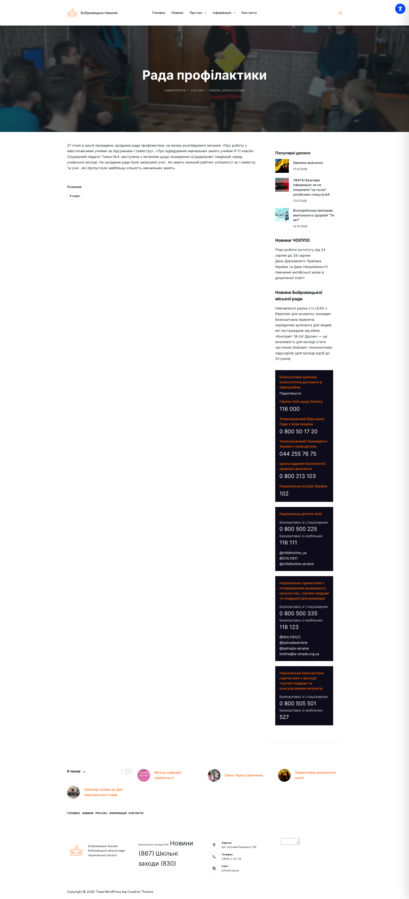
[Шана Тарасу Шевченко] (214, 775)
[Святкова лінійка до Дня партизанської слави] (73, 792)
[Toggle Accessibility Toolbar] (400, 8)
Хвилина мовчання (308, 163)
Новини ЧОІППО (292, 240)
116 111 (288, 542)
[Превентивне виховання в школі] (284, 775)
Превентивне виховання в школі (315, 775)
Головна (158, 13)
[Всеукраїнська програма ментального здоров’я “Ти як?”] (282, 215)
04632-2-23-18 (231, 858)
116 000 (289, 409)
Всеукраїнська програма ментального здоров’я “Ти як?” (313, 215)
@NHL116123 (289, 637)
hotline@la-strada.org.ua (299, 654)
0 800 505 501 (297, 703)
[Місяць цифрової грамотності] (143, 775)
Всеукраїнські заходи (153, 844)
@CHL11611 (288, 558)
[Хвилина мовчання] (282, 166)
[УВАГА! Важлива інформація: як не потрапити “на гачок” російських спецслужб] (282, 185)
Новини (177, 13)
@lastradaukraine (293, 642)
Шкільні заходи (233, 90)
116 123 (289, 627)
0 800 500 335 (298, 613)
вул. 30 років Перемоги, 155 (239, 847)
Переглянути (290, 393)
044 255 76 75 (297, 454)
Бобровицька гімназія (99, 13)
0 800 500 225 (298, 529)
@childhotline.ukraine (296, 564)
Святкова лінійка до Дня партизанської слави (103, 792)
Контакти (249, 13)
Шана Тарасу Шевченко (244, 775)
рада (75, 196)
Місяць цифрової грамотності (167, 775)
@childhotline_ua (293, 553)
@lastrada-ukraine (294, 648)
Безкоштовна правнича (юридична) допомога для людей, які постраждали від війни (303, 325)
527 (284, 717)
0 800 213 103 (297, 476)
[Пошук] (340, 12)
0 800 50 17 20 (298, 431)
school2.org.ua (230, 870)
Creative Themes (140, 892)
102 (284, 493)
